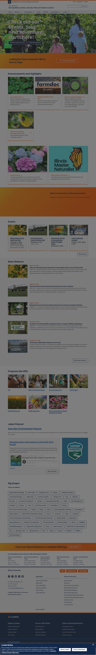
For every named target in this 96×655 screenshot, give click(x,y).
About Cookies (65, 650)
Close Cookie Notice (79, 650)
